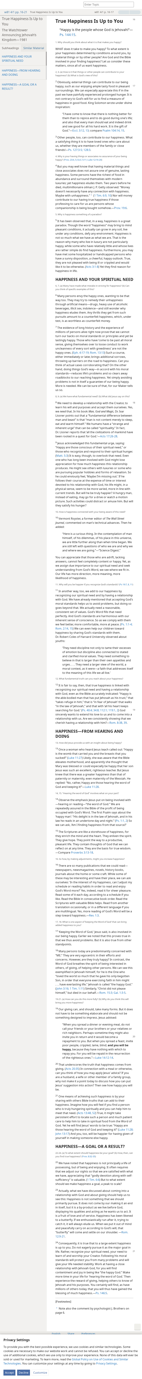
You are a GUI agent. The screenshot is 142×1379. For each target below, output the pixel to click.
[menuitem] (5, 4)
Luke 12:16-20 (94, 159)
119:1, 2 (113, 710)
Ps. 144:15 (67, 34)
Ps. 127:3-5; (75, 150)
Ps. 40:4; (87, 710)
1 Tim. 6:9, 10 (102, 195)
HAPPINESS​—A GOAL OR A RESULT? (19, 87)
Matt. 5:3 (62, 456)
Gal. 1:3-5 (119, 993)
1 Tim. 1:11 (76, 988)
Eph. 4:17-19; (81, 353)
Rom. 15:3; (106, 993)
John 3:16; (62, 988)
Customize (40, 1373)
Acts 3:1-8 (92, 267)
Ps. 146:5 (101, 1293)
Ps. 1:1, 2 (121, 821)
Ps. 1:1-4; (126, 624)
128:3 (86, 150)
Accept (9, 1373)
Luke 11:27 (75, 758)
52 (93, 1113)
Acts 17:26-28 (108, 436)
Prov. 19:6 (120, 208)
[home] (5, 4)
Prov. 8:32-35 (88, 1156)
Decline (23, 1373)
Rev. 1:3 (94, 915)
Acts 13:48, (85, 1113)
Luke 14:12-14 (104, 1058)
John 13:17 (62, 1134)
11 (131, 584)
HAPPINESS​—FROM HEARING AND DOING (21, 73)
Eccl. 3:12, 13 (80, 130)
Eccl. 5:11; (82, 159)
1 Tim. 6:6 (93, 1180)
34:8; (96, 710)
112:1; (103, 710)
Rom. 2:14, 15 (64, 628)
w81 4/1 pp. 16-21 (15, 12)
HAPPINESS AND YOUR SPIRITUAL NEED (17, 59)
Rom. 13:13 (96, 353)
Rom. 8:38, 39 (118, 723)
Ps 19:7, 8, (125, 584)
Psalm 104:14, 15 (113, 130)
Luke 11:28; (126, 1129)
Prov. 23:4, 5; (70, 159)
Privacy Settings (106, 1363)
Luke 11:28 (92, 787)
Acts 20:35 (72, 1069)
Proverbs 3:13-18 (82, 852)
